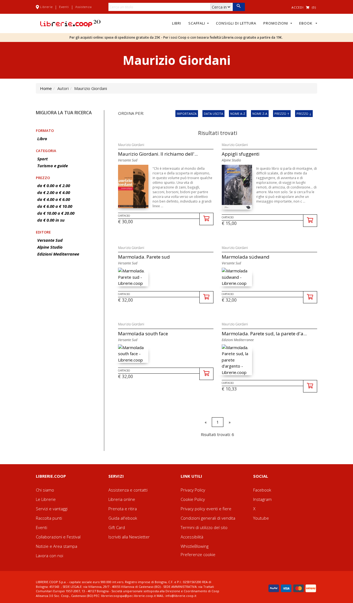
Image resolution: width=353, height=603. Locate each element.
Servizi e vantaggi (52, 508)
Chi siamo (45, 490)
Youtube (261, 518)
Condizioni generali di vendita (208, 518)
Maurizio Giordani (131, 144)
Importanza (187, 113)
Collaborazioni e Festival (58, 537)
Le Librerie (46, 499)
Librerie (46, 7)
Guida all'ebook (122, 518)
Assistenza (83, 7)
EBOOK (307, 23)
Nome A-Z (237, 113)
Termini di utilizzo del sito (204, 527)
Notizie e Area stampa (56, 546)
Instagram (262, 499)
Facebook (262, 490)
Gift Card (116, 527)
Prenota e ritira (122, 508)
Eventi (64, 7)
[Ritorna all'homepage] (70, 23)
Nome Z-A (259, 113)
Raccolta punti (49, 518)
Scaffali (197, 23)
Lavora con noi (49, 555)
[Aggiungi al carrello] (206, 219)
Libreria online (121, 499)
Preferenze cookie (198, 554)
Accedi (298, 7)
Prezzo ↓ (303, 113)
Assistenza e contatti (128, 490)
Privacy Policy (193, 490)
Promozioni (276, 23)
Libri (176, 23)
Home (46, 88)
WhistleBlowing (194, 546)
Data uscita (213, 113)
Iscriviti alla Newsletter (129, 537)
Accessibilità (192, 537)
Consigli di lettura (236, 23)
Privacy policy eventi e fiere (206, 508)
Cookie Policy (193, 499)
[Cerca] (238, 7)
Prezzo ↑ (281, 113)
